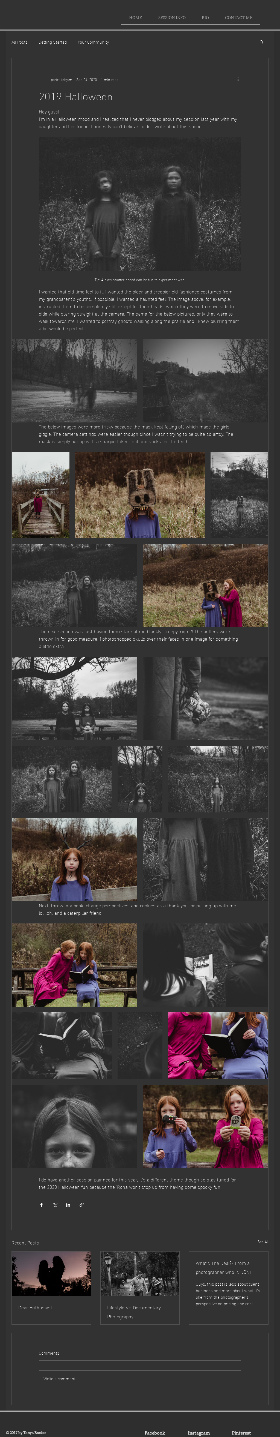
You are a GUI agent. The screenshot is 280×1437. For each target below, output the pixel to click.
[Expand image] (74, 380)
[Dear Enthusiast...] (51, 1274)
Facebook (155, 1433)
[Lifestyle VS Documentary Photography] (140, 1274)
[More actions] (238, 79)
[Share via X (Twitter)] (54, 1204)
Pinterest (241, 1433)
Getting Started (53, 42)
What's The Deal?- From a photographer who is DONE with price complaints (224, 1267)
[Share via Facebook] (41, 1204)
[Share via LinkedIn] (68, 1204)
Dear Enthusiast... (37, 1307)
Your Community (93, 42)
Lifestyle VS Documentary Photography (134, 1312)
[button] (261, 42)
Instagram (199, 1433)
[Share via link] (81, 1204)
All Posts (19, 42)
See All (263, 1241)
